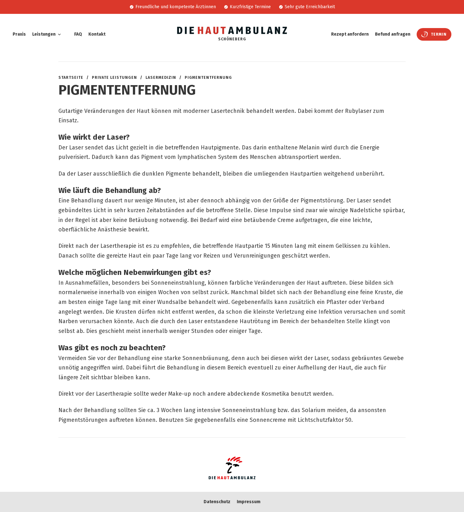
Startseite (70, 77)
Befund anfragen (392, 34)
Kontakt (96, 34)
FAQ (78, 34)
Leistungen (44, 34)
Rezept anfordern (350, 34)
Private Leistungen (114, 77)
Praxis (19, 34)
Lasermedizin (161, 77)
